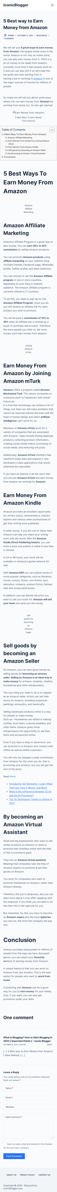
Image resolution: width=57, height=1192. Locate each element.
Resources (41, 35)
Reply (49, 1045)
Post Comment (14, 1156)
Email (9, 1097)
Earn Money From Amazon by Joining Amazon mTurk (28, 142)
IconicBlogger (15, 5)
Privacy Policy (27, 1175)
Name (9, 1088)
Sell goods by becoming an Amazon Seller (27, 150)
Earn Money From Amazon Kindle (23, 147)
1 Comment (8, 38)
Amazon (38, 78)
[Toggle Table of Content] (50, 130)
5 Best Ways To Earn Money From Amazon (25, 134)
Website (10, 1107)
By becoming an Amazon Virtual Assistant (27, 153)
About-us (11, 1175)
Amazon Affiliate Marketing (20, 137)
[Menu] (52, 5)
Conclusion (10, 157)
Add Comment (14, 1117)
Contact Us (44, 1175)
